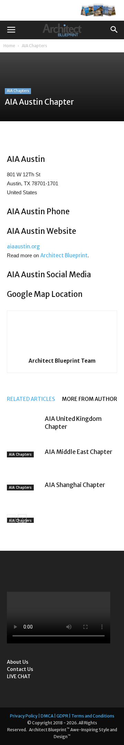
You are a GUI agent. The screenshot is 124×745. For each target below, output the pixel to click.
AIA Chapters (34, 45)
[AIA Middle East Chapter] (24, 460)
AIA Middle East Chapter (78, 452)
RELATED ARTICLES (31, 399)
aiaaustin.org (23, 246)
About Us (17, 662)
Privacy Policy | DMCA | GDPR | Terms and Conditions (62, 715)
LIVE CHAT (19, 676)
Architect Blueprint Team (62, 361)
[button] (114, 30)
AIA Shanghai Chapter (75, 485)
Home (9, 45)
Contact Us (20, 669)
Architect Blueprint (63, 255)
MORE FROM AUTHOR (89, 399)
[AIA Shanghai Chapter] (24, 493)
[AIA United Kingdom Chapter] (24, 427)
